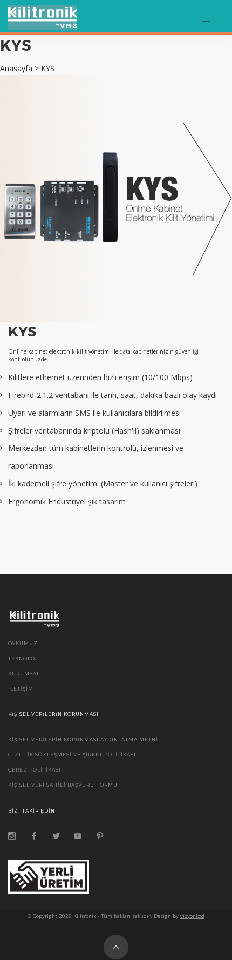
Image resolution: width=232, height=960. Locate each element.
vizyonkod (192, 916)
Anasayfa (16, 68)
